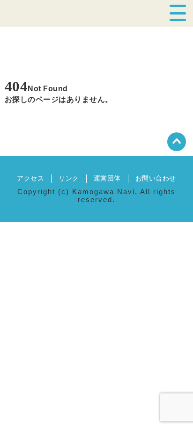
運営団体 (107, 178)
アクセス (30, 178)
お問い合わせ (155, 178)
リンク (69, 178)
